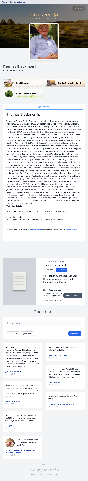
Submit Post (75, 333)
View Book (49, 270)
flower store (71, 229)
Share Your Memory (73, 295)
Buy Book (61, 270)
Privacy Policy (37, 471)
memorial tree (35, 229)
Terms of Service (50, 471)
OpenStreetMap (46, 475)
